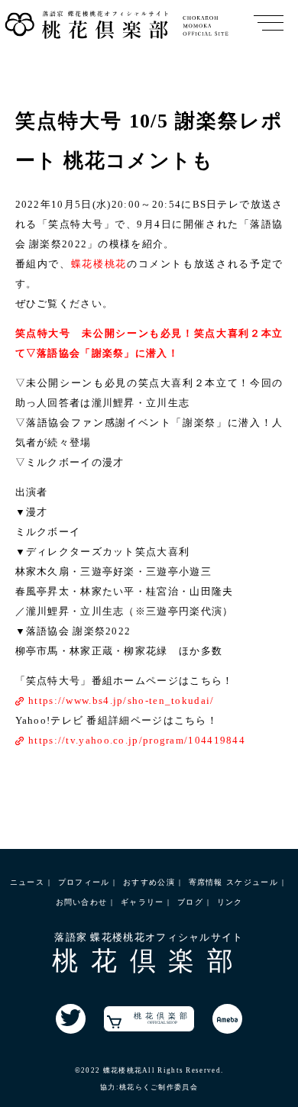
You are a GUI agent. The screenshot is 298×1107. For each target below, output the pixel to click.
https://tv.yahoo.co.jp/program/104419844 (136, 740)
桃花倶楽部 (162, 1018)
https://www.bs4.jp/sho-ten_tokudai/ (121, 700)
